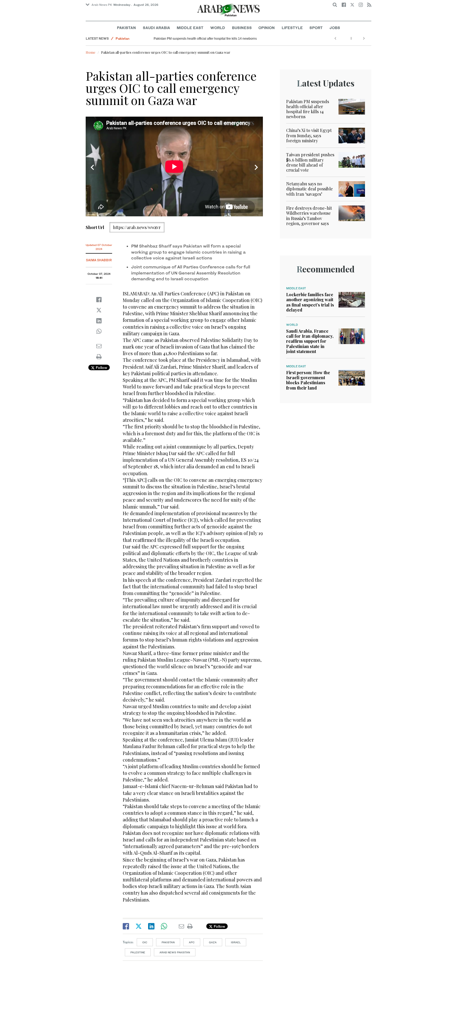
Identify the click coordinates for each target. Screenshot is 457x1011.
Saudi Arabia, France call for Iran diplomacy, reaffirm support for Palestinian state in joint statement (309, 341)
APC (192, 942)
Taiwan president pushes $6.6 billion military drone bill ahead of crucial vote (310, 162)
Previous (92, 167)
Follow (101, 367)
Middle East (190, 27)
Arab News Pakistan (174, 952)
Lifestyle (292, 27)
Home (90, 52)
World (217, 27)
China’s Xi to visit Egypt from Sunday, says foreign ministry (309, 135)
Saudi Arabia (156, 27)
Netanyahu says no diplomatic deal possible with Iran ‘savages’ (309, 188)
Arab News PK (102, 5)
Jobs (335, 27)
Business (242, 27)
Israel (236, 942)
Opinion (266, 27)
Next (256, 167)
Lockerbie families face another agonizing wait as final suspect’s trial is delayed (310, 302)
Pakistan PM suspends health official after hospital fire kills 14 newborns (205, 38)
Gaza (213, 942)
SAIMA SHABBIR (99, 260)
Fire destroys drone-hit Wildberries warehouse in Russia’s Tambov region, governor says (309, 215)
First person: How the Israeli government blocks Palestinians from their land (308, 380)
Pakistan (126, 27)
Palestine (137, 952)
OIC (144, 942)
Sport (316, 27)
